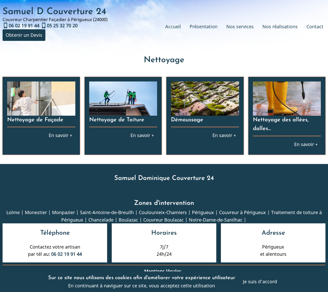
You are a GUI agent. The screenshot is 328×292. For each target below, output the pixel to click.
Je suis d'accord (260, 281)
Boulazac (128, 220)
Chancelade (101, 220)
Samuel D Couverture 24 (54, 11)
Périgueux (203, 212)
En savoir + (60, 135)
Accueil (173, 26)
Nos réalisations (280, 26)
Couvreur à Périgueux (242, 212)
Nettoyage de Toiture (116, 120)
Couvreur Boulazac (163, 220)
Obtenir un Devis (24, 35)
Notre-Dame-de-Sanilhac (215, 220)
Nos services (240, 26)
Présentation (204, 26)
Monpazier (63, 212)
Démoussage (187, 120)
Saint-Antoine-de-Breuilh (107, 212)
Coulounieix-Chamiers (163, 212)
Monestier (36, 212)
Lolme (13, 212)
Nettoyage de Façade (35, 120)
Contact (314, 26)
